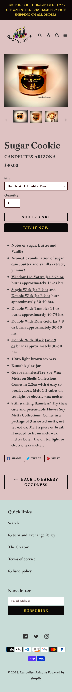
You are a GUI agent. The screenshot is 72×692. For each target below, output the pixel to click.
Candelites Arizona (33, 672)
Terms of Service (21, 559)
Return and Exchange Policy (31, 535)
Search (13, 523)
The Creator (18, 547)
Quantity (11, 195)
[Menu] (65, 35)
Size (7, 178)
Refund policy (20, 571)
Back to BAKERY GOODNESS (39, 482)
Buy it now (36, 227)
